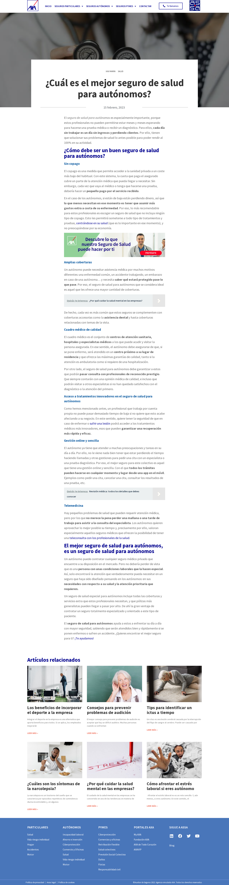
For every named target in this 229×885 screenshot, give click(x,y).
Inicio (48, 6)
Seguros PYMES (124, 6)
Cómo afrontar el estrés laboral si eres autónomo (170, 786)
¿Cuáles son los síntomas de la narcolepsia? (53, 786)
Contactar (145, 6)
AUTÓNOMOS (72, 827)
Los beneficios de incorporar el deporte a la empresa (54, 710)
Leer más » (32, 733)
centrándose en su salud (92, 223)
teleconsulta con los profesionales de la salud (99, 538)
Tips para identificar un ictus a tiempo (169, 710)
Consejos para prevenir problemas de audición (109, 710)
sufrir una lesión (100, 423)
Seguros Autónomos (98, 6)
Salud (120, 71)
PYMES (103, 827)
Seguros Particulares (67, 6)
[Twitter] (189, 836)
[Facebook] (180, 836)
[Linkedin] (171, 836)
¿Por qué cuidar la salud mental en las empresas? (110, 786)
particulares (37, 827)
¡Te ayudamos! (84, 638)
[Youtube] (197, 836)
